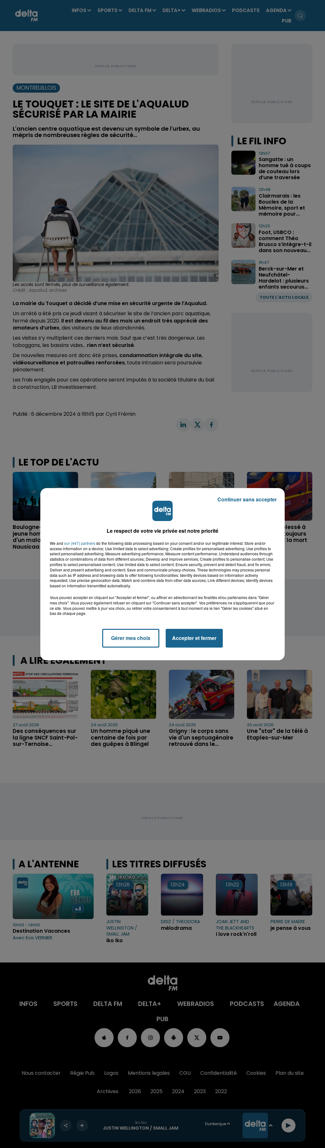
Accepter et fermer (194, 638)
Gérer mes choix (130, 638)
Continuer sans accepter (247, 499)
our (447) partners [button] (79, 543)
